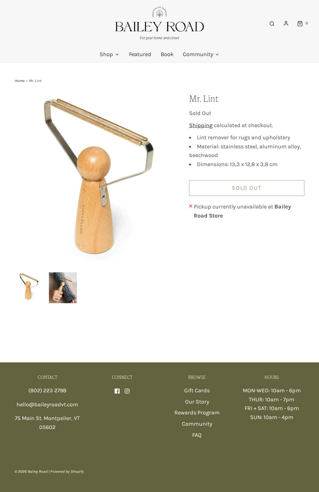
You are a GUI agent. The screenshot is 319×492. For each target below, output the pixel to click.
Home (20, 81)
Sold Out (247, 187)
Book (167, 54)
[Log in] (286, 23)
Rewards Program (197, 412)
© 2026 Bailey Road (31, 471)
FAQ (197, 435)
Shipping (200, 125)
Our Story (197, 401)
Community (197, 423)
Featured (140, 54)
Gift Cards (197, 390)
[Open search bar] (272, 23)
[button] (29, 286)
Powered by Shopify (67, 471)
